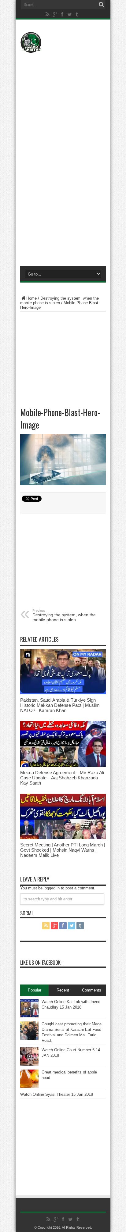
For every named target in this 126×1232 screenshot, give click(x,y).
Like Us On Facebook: (40, 962)
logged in (52, 888)
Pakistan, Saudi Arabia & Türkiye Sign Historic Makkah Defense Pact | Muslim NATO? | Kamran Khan (60, 705)
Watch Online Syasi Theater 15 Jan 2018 (56, 1094)
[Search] (101, 4)
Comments (91, 990)
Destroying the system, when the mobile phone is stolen (59, 300)
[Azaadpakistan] (63, 42)
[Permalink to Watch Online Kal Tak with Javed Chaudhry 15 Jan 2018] (29, 1008)
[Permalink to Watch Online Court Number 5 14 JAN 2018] (29, 1056)
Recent (63, 990)
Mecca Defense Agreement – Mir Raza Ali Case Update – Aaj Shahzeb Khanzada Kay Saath (62, 777)
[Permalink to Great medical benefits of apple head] (29, 1079)
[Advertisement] (63, 93)
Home (31, 298)
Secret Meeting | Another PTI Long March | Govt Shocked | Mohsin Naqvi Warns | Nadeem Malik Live (62, 850)
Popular (34, 990)
